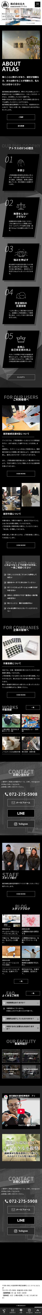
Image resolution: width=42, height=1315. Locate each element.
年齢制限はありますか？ (15, 1003)
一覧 (33, 707)
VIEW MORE (21, 474)
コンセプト (21, 377)
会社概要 (21, 126)
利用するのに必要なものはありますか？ (20, 1027)
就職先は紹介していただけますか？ (20, 1019)
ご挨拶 (21, 117)
